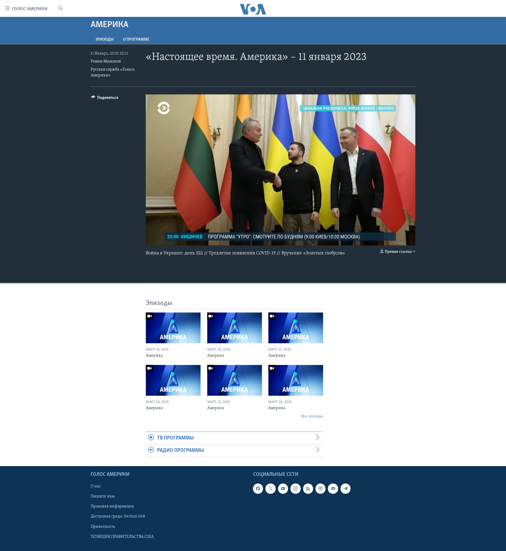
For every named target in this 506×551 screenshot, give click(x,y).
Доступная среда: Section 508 (118, 516)
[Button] (104, 99)
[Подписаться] (333, 489)
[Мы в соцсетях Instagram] (295, 489)
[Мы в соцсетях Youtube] (283, 489)
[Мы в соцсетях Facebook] (258, 489)
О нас (96, 486)
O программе (136, 39)
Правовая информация (112, 506)
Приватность (103, 526)
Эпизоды (104, 39)
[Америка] (173, 327)
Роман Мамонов (106, 61)
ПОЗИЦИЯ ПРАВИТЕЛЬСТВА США (122, 536)
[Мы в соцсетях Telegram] (345, 489)
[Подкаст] (320, 489)
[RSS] (308, 489)
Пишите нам (103, 496)
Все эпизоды (312, 416)
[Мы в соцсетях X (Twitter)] (270, 489)
